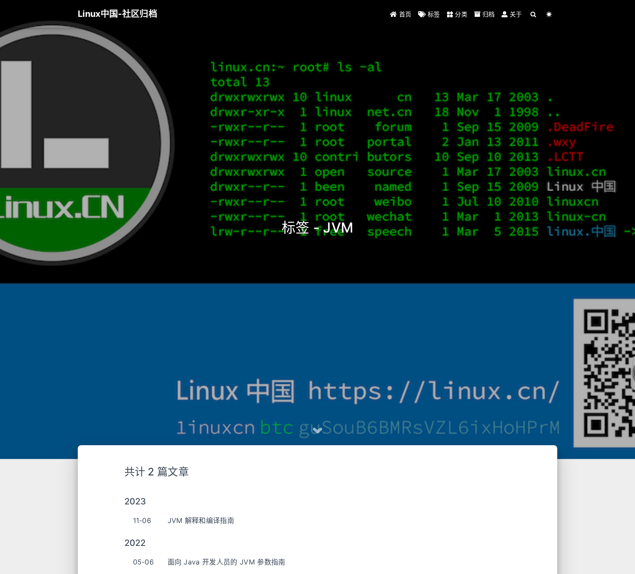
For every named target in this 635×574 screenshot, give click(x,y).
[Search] (534, 14)
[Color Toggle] (549, 14)
